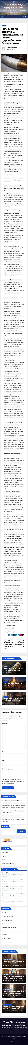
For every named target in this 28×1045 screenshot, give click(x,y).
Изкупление (5, 923)
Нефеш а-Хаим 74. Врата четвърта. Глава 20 (13, 669)
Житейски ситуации (7, 920)
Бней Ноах (5, 912)
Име (3, 751)
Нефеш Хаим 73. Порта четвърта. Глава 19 (13, 699)
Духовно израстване (7, 916)
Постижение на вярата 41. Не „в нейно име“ (13, 816)
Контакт (16, 1041)
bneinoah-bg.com (12, 47)
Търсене (5, 826)
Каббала (3, 25)
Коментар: (5, 723)
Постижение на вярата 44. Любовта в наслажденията (13, 963)
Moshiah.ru (5, 852)
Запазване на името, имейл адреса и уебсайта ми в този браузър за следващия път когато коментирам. (13, 781)
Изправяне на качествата (9, 927)
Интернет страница (7, 769)
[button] (23, 16)
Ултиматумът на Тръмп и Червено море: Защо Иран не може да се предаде (13, 874)
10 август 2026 (8, 1010)
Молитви (4, 934)
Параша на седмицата (8, 942)
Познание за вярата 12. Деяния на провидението (19, 641)
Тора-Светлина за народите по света (13, 1036)
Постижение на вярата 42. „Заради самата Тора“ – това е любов (13, 993)
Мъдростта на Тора (7, 938)
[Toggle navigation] (13, 17)
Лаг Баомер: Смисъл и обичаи (12, 684)
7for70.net (4, 856)
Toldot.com (5, 859)
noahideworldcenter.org (8, 863)
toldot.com (11, 628)
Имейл (4, 760)
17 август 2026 (8, 965)
